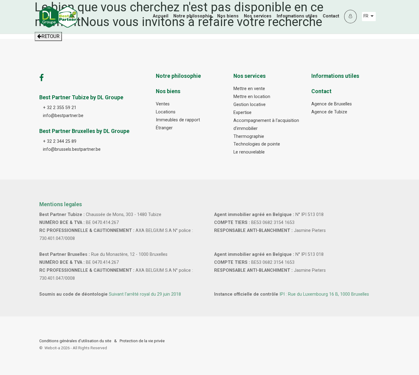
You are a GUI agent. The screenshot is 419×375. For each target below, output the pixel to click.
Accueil (160, 16)
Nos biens (228, 16)
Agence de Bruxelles (331, 104)
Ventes (163, 104)
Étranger (164, 128)
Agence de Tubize (329, 112)
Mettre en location (251, 96)
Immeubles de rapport (178, 120)
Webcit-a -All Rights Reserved (75, 348)
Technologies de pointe (256, 144)
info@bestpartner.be (63, 115)
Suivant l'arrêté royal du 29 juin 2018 (145, 294)
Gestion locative (249, 104)
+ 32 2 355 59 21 (59, 107)
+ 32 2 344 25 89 (59, 141)
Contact (331, 16)
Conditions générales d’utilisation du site (75, 341)
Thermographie (248, 136)
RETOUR (50, 36)
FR (366, 16)
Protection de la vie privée (142, 341)
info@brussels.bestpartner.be (72, 149)
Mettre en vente (249, 88)
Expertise (242, 112)
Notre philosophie (192, 16)
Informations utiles (297, 16)
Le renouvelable (249, 152)
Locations (165, 112)
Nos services (257, 16)
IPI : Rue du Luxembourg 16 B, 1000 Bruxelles (324, 294)
